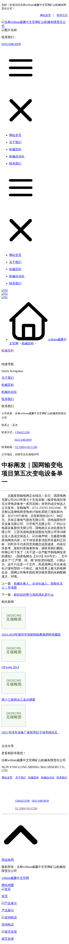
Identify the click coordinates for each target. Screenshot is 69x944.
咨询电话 (8, 924)
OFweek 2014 (10, 667)
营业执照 (8, 859)
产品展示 (8, 910)
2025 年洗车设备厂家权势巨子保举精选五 (30, 732)
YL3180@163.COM (26, 808)
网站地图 (8, 885)
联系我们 (8, 399)
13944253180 (22, 432)
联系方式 (62, 15)
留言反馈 (8, 938)
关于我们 (8, 377)
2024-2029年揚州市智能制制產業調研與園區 (31, 634)
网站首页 (45, 15)
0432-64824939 (11, 44)
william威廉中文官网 (15, 878)
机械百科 (28, 343)
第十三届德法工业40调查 (18, 699)
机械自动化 (9, 392)
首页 (5, 896)
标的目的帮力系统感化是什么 (34, 594)
